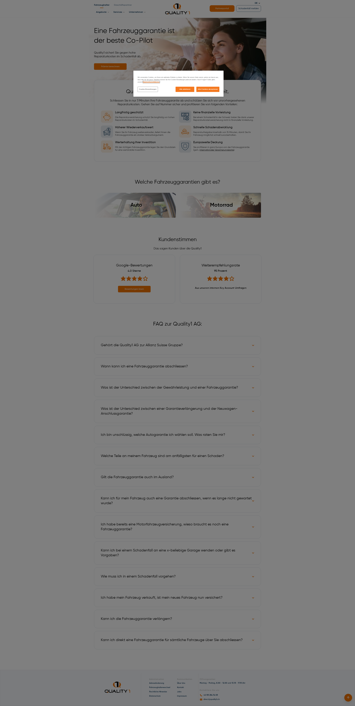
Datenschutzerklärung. (151, 82)
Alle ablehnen (184, 89)
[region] (178, 84)
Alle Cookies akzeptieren (208, 89)
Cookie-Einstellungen (147, 89)
